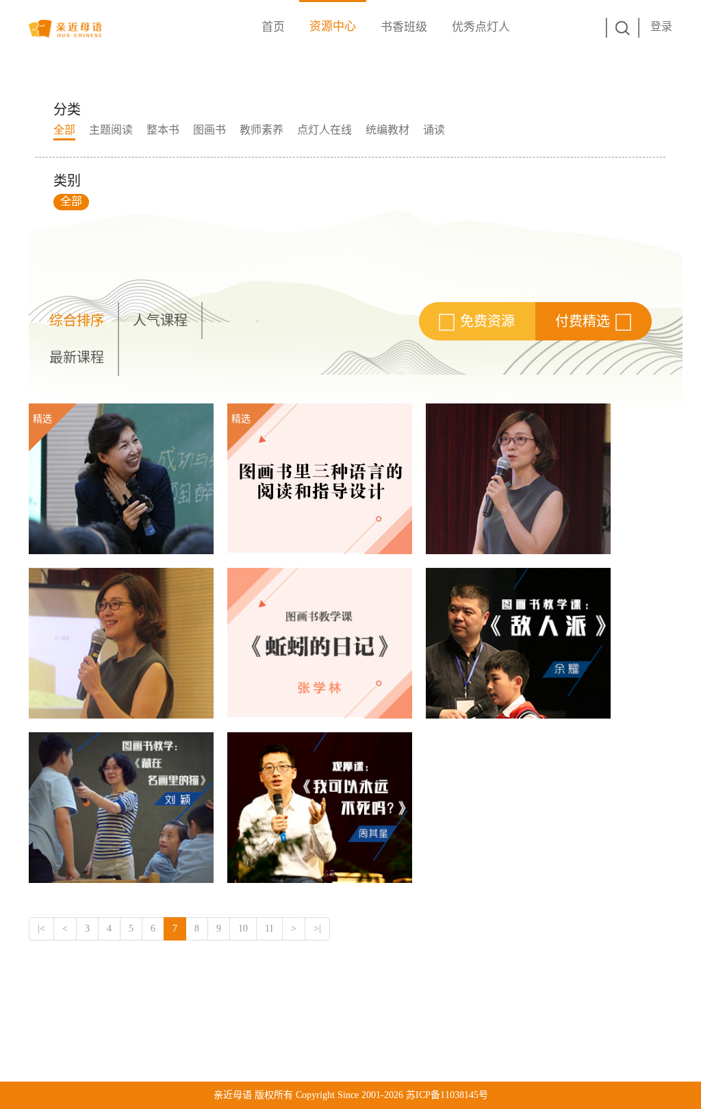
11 (269, 928)
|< (41, 928)
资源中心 (332, 26)
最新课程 (76, 357)
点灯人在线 (324, 130)
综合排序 (76, 320)
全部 (64, 130)
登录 (661, 26)
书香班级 (404, 27)
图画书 (209, 130)
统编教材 (387, 130)
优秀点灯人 (481, 27)
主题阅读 (111, 130)
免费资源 (487, 321)
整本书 (162, 130)
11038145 (459, 1095)
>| (317, 928)
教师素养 (261, 130)
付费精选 (582, 321)
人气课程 (160, 320)
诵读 (434, 130)
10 (243, 928)
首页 (273, 27)
